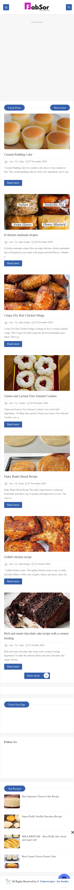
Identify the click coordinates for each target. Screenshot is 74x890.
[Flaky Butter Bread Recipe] (37, 453)
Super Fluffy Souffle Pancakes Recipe (42, 816)
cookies (22, 403)
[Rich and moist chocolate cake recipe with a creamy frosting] (37, 610)
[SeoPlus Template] (8, 881)
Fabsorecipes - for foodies (54, 881)
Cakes (21, 161)
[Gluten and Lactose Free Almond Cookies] (37, 373)
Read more (13, 182)
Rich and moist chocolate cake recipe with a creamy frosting (36, 636)
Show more (60, 107)
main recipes (24, 242)
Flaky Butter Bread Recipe (20, 476)
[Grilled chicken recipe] (37, 534)
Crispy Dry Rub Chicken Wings (24, 315)
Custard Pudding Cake (18, 154)
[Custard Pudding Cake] (37, 131)
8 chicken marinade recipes (21, 235)
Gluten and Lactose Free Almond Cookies (30, 396)
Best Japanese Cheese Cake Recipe (40, 796)
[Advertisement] (37, 60)
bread (21, 483)
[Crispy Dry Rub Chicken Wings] (37, 292)
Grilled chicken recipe (18, 557)
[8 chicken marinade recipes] (37, 212)
